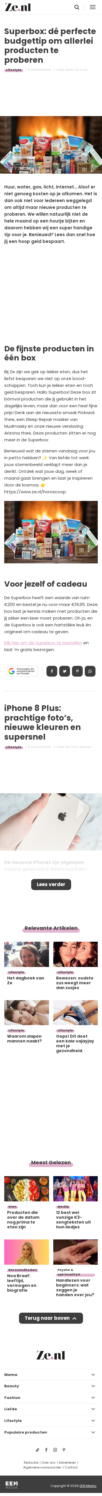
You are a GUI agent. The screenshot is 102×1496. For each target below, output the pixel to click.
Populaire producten (25, 1432)
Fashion (12, 1397)
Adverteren (67, 1462)
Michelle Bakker (78, 747)
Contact (71, 1467)
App (90, 671)
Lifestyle (14, 70)
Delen (51, 671)
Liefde (10, 1409)
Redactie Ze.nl (76, 70)
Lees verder (51, 884)
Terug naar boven (47, 1318)
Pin (77, 671)
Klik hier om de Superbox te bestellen (43, 643)
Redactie (31, 1462)
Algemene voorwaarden (42, 1467)
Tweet (64, 671)
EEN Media (88, 1486)
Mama (10, 1374)
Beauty (11, 1386)
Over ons (48, 1462)
